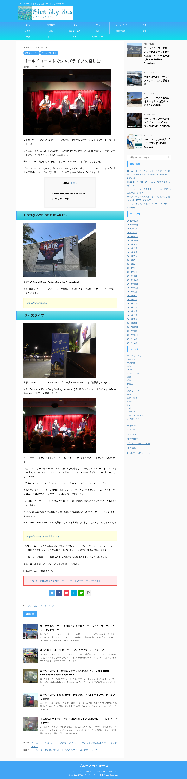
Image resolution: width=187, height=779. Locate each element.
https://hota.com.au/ (36, 303)
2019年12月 (132, 236)
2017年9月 (132, 339)
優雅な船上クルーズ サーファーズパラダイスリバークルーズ (72, 650)
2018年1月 (132, 323)
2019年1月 (132, 276)
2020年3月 (132, 228)
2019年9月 (132, 244)
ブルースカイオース (94, 766)
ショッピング (121, 25)
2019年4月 (132, 264)
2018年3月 (132, 315)
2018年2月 (132, 319)
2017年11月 (132, 331)
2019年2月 (132, 272)
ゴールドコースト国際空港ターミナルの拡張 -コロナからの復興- (157, 101)
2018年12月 (132, 280)
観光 (28, 25)
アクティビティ (98, 36)
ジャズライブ (61, 199)
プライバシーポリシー (138, 443)
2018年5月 (132, 307)
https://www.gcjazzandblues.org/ (43, 536)
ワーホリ (74, 36)
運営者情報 (133, 438)
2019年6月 (132, 256)
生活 (98, 25)
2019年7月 (132, 252)
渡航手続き (121, 31)
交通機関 (51, 25)
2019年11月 (132, 240)
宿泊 (145, 31)
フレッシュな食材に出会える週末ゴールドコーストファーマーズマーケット (63, 580)
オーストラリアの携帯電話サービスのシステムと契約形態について (64, 750)
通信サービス (74, 31)
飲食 (145, 25)
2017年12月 (132, 327)
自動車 (28, 31)
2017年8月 (132, 343)
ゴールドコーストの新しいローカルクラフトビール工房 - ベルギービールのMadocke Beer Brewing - (157, 56)
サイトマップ (134, 434)
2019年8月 (132, 248)
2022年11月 (132, 224)
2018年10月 (132, 287)
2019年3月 (132, 268)
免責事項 (131, 448)
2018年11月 (132, 283)
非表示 (74, 183)
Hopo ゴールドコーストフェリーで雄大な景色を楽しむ (157, 80)
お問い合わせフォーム (138, 452)
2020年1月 (132, 232)
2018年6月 (132, 303)
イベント (51, 36)
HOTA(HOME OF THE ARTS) (70, 193)
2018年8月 (132, 295)
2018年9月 (132, 291)
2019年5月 (132, 260)
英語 (51, 31)
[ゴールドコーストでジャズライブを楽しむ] (74, 593)
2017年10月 (132, 335)
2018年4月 (132, 311)
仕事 (98, 31)
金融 (28, 36)
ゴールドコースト (48, 606)
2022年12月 (132, 220)
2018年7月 (132, 299)
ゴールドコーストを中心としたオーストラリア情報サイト (93, 771)
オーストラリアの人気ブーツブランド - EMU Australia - (157, 143)
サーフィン (74, 25)
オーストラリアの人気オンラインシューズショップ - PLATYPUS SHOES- (157, 122)
